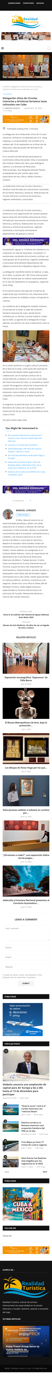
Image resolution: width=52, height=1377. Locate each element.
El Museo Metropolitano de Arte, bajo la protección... (26, 724)
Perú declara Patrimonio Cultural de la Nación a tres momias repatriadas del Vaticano (25, 438)
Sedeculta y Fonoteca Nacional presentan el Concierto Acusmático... (26, 902)
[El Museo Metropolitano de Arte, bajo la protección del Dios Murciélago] (26, 703)
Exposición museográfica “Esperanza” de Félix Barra (26, 679)
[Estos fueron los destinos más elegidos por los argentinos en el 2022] (11, 1162)
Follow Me (7, 1236)
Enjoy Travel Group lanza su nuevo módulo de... (22, 1348)
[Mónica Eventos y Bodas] (26, 33)
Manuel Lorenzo (12, 108)
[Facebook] (22, 7)
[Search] (41, 48)
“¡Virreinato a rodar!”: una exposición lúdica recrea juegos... (26, 856)
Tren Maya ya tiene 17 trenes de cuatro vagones (34, 1143)
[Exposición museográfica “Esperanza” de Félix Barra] (26, 658)
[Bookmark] (44, 48)
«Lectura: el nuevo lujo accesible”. (23, 445)
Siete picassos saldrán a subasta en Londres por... (26, 811)
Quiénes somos (14, 3)
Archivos (40, 3)
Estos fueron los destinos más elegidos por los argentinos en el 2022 (33, 1161)
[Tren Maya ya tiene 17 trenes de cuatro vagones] (11, 1146)
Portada (6, 86)
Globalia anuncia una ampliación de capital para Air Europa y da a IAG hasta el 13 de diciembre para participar (24, 1089)
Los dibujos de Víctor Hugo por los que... (26, 767)
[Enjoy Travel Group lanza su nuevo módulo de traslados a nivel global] (26, 1341)
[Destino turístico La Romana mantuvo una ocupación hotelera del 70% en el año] (11, 1126)
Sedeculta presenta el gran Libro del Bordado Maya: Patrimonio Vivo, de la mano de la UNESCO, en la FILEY (24, 465)
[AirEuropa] (23, 1004)
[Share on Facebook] (34, 500)
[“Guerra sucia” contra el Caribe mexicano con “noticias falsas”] (11, 1110)
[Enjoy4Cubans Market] (26, 116)
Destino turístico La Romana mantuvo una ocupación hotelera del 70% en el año (33, 1126)
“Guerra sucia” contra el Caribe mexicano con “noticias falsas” (33, 1109)
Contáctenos (28, 3)
